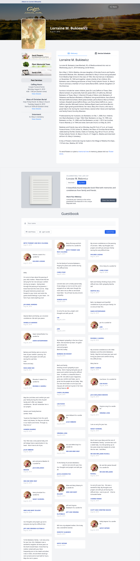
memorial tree (83, 151)
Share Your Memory (108, 200)
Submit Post (110, 232)
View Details (36, 94)
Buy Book (82, 182)
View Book (71, 182)
